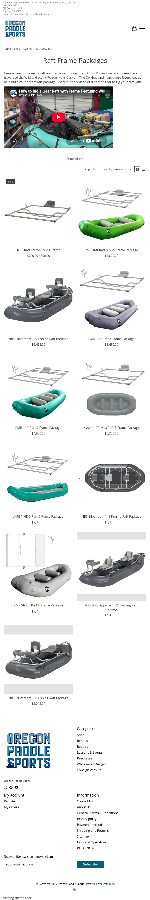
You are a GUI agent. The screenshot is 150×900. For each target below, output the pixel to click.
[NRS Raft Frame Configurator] (38, 211)
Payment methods (90, 825)
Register (10, 801)
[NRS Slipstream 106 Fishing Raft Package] (38, 659)
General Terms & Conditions (97, 813)
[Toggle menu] (142, 28)
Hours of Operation (91, 842)
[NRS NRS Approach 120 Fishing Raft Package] (111, 566)
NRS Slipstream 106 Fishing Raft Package (38, 698)
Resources (84, 758)
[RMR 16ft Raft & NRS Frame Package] (111, 211)
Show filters (75, 159)
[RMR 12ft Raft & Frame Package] (111, 300)
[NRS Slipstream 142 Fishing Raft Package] (111, 477)
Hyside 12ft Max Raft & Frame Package (111, 428)
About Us (84, 807)
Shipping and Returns (93, 830)
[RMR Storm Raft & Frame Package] (38, 566)
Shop (17, 48)
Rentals (82, 741)
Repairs (82, 746)
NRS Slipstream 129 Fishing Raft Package (38, 339)
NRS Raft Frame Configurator (38, 250)
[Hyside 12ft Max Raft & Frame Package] (111, 389)
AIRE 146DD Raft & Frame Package (38, 516)
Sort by (108, 169)
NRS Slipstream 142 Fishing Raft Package (111, 516)
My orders (11, 807)
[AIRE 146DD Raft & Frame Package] (38, 477)
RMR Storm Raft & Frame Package (38, 605)
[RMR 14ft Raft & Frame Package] (38, 389)
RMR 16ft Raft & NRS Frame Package (111, 250)
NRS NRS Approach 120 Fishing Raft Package (111, 607)
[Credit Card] (74, 890)
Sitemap (83, 836)
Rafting (27, 48)
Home (7, 48)
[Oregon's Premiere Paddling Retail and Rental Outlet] (15, 28)
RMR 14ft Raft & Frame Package (38, 428)
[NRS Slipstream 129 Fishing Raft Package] (38, 300)
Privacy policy (86, 819)
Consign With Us (89, 770)
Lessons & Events (90, 752)
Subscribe (90, 864)
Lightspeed (108, 884)
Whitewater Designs (92, 764)
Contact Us (85, 801)
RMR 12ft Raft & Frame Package (111, 339)
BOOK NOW (85, 848)
